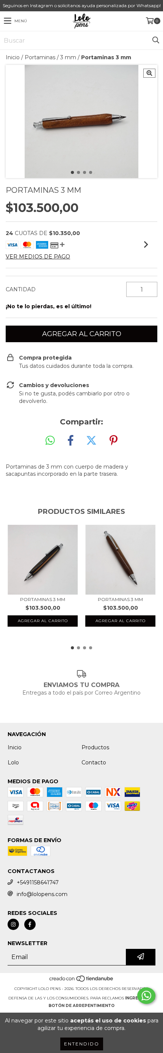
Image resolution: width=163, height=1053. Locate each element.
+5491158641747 (38, 882)
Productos (95, 747)
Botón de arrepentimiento (81, 1005)
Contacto (94, 762)
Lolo (13, 762)
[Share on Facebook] (70, 440)
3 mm (68, 57)
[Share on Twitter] (91, 440)
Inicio (13, 57)
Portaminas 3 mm (42, 599)
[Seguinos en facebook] (30, 924)
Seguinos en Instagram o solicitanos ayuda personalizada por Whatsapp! (82, 5)
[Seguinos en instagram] (13, 924)
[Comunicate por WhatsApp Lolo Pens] (146, 995)
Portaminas (40, 57)
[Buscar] (155, 40)
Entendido (81, 1044)
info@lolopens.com (42, 894)
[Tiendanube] (82, 981)
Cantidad (21, 289)
